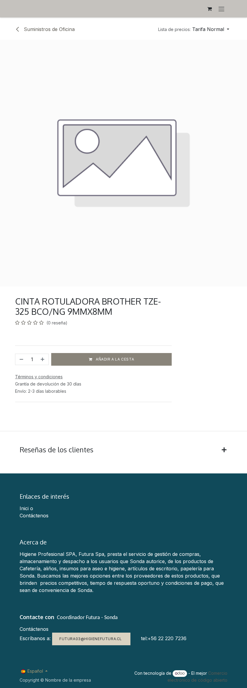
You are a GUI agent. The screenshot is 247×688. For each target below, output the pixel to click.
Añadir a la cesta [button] (114, 359)
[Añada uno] (43, 359)
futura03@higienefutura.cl (91, 639)
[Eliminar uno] (20, 359)
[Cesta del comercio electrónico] (209, 9)
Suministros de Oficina (48, 29)
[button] (193, 29)
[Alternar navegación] (221, 8)
